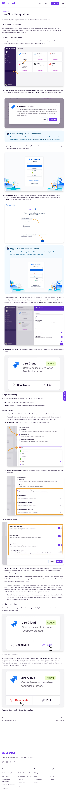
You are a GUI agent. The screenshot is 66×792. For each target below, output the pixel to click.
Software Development (24, 776)
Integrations (5, 788)
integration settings (20, 300)
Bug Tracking (5, 776)
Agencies (20, 786)
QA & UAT (20, 779)
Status (36, 782)
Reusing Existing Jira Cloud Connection (41, 139)
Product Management (24, 773)
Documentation (38, 779)
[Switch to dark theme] (40, 3)
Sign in (47, 3)
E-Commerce (21, 782)
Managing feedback (10, 720)
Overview (59, 720)
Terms (52, 779)
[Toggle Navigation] (63, 3)
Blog (35, 776)
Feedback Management (8, 784)
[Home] (8, 3)
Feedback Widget (7, 773)
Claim (51, 773)
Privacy (52, 776)
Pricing (36, 773)
